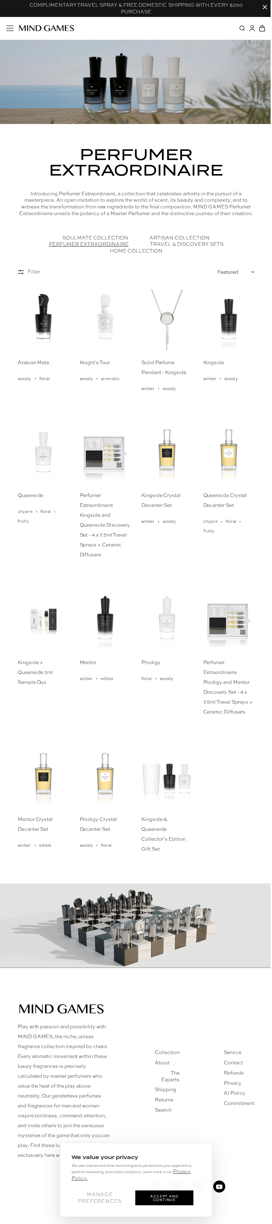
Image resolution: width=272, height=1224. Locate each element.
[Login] (252, 28)
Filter (34, 271)
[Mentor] (105, 620)
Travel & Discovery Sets (186, 244)
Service (233, 1052)
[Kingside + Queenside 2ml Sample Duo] (43, 620)
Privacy (233, 1083)
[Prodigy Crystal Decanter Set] (105, 777)
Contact (233, 1062)
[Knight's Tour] (105, 321)
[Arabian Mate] (43, 321)
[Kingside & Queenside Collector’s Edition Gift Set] (167, 777)
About (162, 1062)
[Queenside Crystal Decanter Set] (229, 453)
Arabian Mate (33, 362)
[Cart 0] (262, 28)
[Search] (242, 28)
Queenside (30, 495)
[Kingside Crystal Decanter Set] (167, 453)
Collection (167, 1052)
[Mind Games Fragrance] (46, 28)
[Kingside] (229, 321)
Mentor (88, 662)
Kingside (213, 362)
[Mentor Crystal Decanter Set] (43, 777)
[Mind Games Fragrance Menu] (10, 28)
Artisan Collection (179, 238)
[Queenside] (43, 453)
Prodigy (150, 662)
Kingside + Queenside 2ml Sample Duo (35, 672)
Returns (164, 1099)
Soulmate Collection (95, 238)
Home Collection (136, 251)
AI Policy (234, 1093)
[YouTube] (219, 1187)
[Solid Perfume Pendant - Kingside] (167, 321)
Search (163, 1110)
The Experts (170, 1076)
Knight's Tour (95, 362)
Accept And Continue (164, 1198)
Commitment (239, 1103)
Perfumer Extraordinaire (89, 244)
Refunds (234, 1073)
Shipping (165, 1089)
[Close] (265, 7)
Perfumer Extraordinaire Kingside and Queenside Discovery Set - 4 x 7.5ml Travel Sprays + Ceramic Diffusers (105, 525)
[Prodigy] (167, 620)
